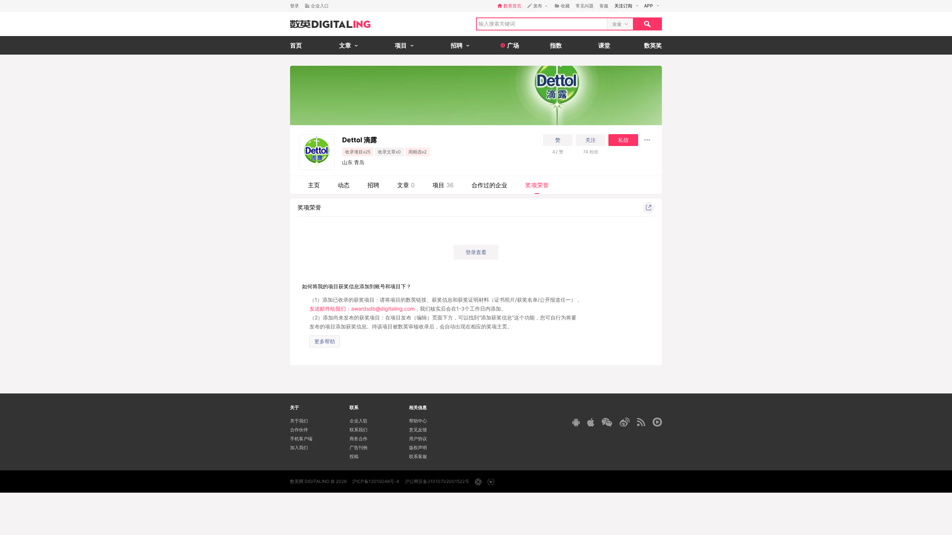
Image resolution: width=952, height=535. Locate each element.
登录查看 (476, 252)
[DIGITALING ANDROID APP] (576, 422)
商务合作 (358, 438)
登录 (294, 6)
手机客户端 (301, 438)
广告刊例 (358, 447)
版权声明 (418, 447)
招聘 (373, 185)
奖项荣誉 (537, 185)
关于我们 (299, 421)
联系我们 (358, 429)
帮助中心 (418, 421)
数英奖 (653, 45)
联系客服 (418, 456)
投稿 (354, 456)
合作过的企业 (489, 185)
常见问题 (585, 6)
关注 (590, 140)
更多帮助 (324, 341)
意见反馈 (418, 429)
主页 (314, 185)
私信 (623, 140)
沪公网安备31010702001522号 (437, 481)
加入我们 (299, 447)
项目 (443, 185)
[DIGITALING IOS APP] (590, 422)
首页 (296, 45)
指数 (556, 45)
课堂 (604, 45)
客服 (603, 6)
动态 (344, 185)
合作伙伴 (299, 429)
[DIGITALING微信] (607, 422)
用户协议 (418, 438)
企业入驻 (358, 421)
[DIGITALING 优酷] (657, 422)
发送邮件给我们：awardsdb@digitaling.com (362, 308)
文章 (406, 185)
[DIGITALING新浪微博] (625, 422)
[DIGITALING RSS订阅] (641, 422)
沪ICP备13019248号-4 (375, 481)
